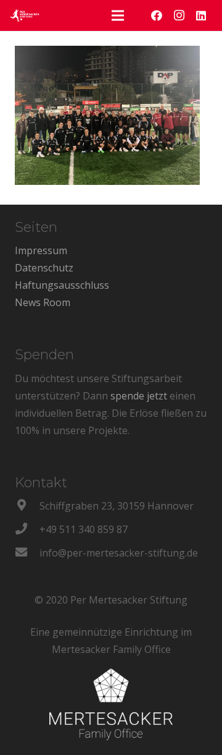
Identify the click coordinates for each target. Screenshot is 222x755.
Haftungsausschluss (62, 285)
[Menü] (118, 15)
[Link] (24, 15)
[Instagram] (179, 15)
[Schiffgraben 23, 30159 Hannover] (27, 505)
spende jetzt (138, 396)
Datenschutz (44, 268)
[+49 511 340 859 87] (27, 529)
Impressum (41, 250)
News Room (42, 302)
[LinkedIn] (201, 15)
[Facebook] (157, 15)
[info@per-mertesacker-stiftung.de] (27, 552)
